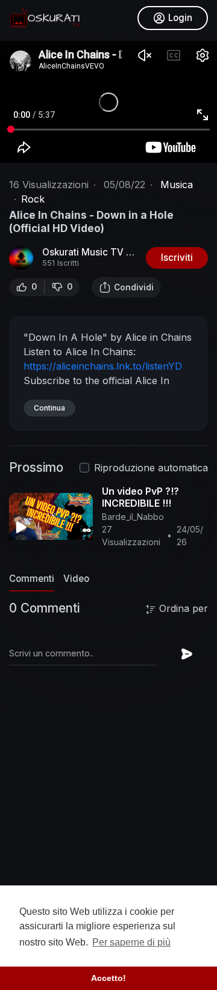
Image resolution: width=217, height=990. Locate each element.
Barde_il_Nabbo (133, 517)
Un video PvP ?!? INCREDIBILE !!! (140, 497)
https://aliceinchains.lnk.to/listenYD (103, 366)
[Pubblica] (187, 654)
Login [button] (180, 17)
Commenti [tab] (31, 578)
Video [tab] (76, 578)
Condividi (134, 287)
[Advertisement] (108, 846)
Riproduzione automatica (151, 468)
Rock (33, 199)
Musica (176, 185)
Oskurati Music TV (84, 252)
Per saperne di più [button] (131, 942)
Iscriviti (177, 257)
